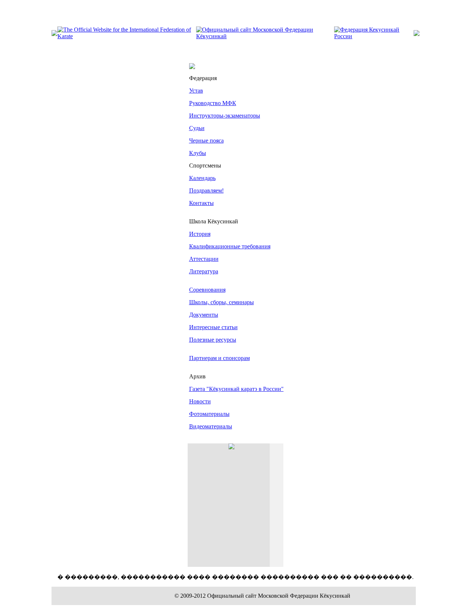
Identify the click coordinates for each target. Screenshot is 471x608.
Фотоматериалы (209, 414)
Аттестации (204, 259)
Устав (196, 90)
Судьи (197, 128)
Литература (203, 271)
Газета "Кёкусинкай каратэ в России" (236, 389)
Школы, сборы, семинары (221, 302)
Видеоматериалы (210, 426)
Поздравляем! (206, 190)
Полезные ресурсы (212, 340)
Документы (203, 315)
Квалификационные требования (229, 246)
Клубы (197, 153)
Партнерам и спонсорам (219, 358)
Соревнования (207, 290)
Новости (200, 401)
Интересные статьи (213, 327)
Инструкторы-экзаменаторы (224, 115)
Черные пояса (206, 140)
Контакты (201, 203)
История (199, 234)
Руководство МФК (212, 103)
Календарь (202, 178)
